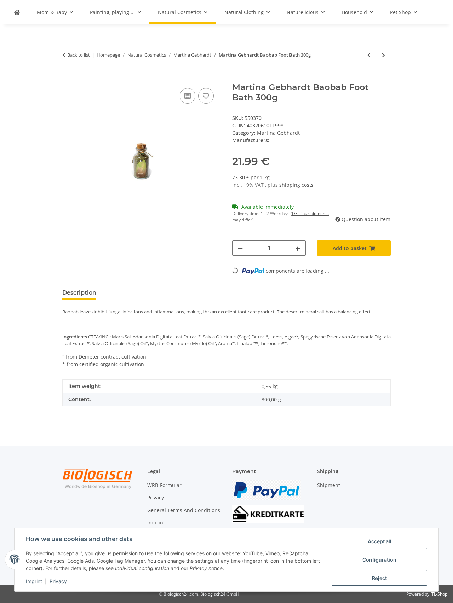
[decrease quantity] (240, 248)
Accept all (379, 541)
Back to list (78, 55)
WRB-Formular (164, 485)
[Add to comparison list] (187, 96)
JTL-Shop (438, 594)
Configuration (379, 560)
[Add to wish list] (206, 96)
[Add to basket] (68, 78)
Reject (379, 578)
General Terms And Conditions (183, 510)
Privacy (58, 581)
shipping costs (296, 184)
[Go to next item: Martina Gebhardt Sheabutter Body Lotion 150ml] (383, 55)
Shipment (328, 485)
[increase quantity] (297, 248)
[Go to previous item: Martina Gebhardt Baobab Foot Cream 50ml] (369, 55)
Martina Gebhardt (278, 132)
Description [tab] (79, 292)
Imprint (34, 581)
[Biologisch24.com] (17, 12)
